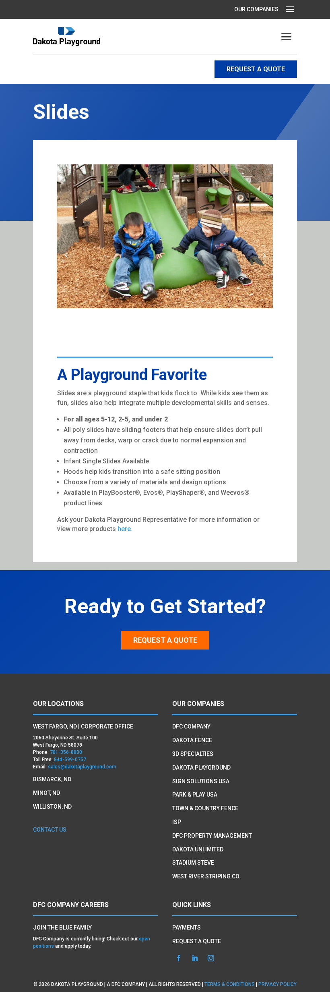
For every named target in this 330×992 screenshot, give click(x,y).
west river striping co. (206, 876)
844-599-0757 (70, 759)
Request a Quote (165, 640)
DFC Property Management (212, 835)
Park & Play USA (194, 794)
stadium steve (193, 862)
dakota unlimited (197, 849)
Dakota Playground (201, 767)
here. (125, 529)
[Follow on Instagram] (210, 958)
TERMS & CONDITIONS (229, 984)
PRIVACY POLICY (277, 984)
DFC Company (191, 726)
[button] (264, 254)
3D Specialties (192, 754)
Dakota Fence (192, 740)
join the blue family (62, 927)
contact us (49, 829)
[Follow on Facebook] (178, 958)
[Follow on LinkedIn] (194, 958)
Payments (186, 927)
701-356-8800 (66, 752)
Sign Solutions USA (200, 781)
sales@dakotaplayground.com (82, 767)
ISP (176, 822)
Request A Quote (196, 941)
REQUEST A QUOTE (256, 69)
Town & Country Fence (205, 808)
